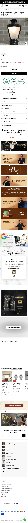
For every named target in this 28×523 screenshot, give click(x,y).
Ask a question (5, 108)
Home (2, 9)
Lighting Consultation (13, 327)
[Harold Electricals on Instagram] (14, 503)
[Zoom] (26, 43)
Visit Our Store (5, 102)
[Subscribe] (23, 435)
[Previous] (22, 426)
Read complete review (14, 268)
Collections (7, 9)
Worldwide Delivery (7, 122)
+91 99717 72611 (14, 137)
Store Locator (4, 492)
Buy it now (14, 73)
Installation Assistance (7, 105)
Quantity (3, 53)
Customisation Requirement (9, 98)
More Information (6, 125)
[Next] (24, 426)
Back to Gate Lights (15, 405)
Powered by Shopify (18, 520)
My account (4, 496)
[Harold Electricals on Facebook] (17, 503)
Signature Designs (5, 490)
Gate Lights (14, 9)
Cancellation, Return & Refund (9, 112)
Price (2, 60)
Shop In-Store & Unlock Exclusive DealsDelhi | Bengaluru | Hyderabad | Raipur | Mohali (14, 1)
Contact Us (3, 494)
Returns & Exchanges (6, 484)
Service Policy (5, 115)
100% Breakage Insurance (8, 118)
